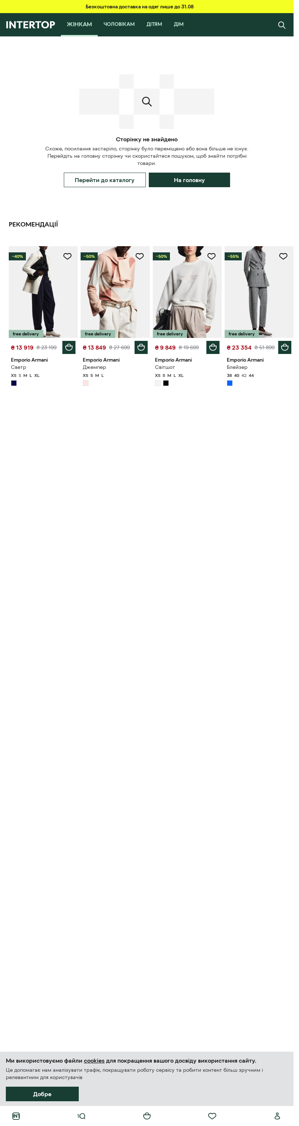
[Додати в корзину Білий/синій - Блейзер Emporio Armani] (284, 347)
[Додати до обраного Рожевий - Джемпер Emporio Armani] (139, 256)
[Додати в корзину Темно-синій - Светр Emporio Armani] (68, 347)
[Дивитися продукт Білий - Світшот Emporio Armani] (187, 292)
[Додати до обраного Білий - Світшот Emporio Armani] (211, 256)
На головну (189, 180)
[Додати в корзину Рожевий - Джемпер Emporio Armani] (141, 347)
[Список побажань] (212, 1116)
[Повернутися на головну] (30, 24)
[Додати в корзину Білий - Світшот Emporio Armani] (213, 347)
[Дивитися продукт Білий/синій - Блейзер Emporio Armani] (259, 292)
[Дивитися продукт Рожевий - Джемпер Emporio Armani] (115, 292)
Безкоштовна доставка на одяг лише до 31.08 (140, 6)
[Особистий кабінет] (277, 1116)
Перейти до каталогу (105, 180)
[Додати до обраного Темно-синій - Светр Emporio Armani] (67, 256)
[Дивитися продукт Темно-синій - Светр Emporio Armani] (43, 292)
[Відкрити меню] (81, 1116)
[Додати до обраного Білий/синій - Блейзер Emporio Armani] (283, 256)
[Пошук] (282, 24)
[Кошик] (147, 1116)
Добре (42, 1094)
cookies (94, 1060)
